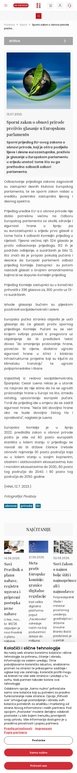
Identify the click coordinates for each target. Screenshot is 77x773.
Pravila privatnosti (18, 728)
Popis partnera (15, 732)
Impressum (43, 728)
